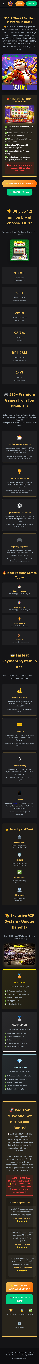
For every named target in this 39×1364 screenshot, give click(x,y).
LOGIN (20, 4)
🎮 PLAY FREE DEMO (19, 192)
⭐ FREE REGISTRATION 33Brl (19, 183)
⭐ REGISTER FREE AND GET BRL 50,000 (19, 1287)
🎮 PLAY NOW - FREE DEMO (19, 1299)
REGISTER (31, 4)
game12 (15, 804)
